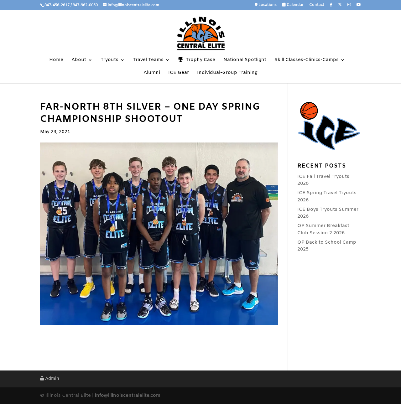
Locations (267, 5)
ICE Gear (178, 73)
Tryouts (109, 60)
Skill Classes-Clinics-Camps (306, 60)
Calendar (295, 5)
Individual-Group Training (227, 73)
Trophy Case (199, 60)
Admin (51, 379)
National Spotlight (244, 60)
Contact (316, 5)
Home (56, 60)
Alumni (151, 73)
